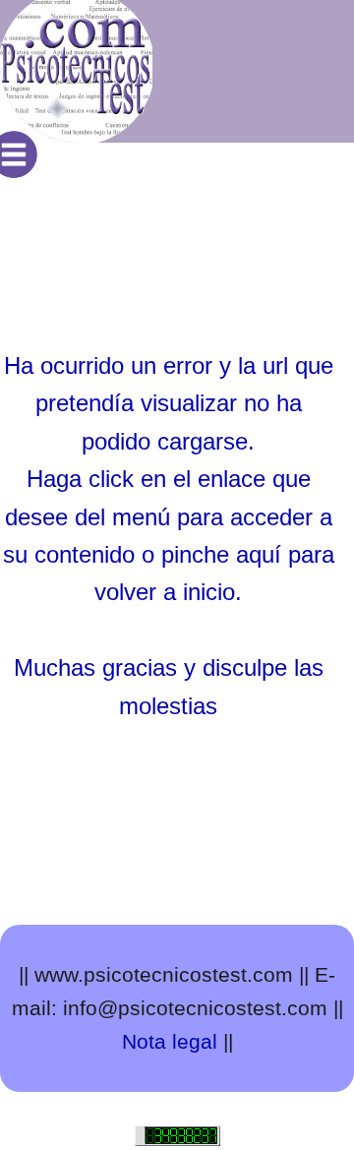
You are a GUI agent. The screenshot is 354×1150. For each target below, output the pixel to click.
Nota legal (169, 1041)
